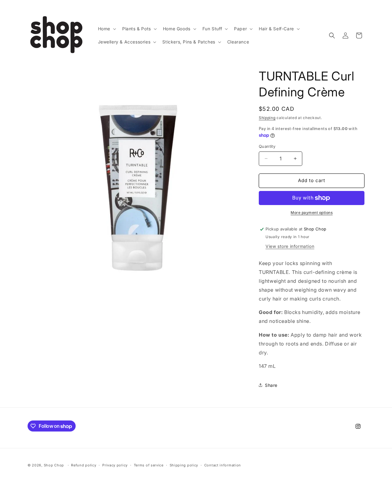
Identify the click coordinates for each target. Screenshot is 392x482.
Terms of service (149, 465)
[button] (106, 28)
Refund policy (83, 465)
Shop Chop (54, 465)
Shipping (267, 117)
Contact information (222, 465)
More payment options (312, 212)
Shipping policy (184, 465)
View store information (290, 246)
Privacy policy (115, 465)
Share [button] (271, 385)
